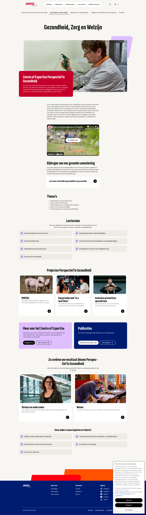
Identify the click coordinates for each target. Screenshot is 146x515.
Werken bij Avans (94, 4)
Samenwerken (70, 4)
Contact (27, 343)
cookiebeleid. (119, 495)
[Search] (110, 4)
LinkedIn (105, 494)
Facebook (106, 491)
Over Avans (81, 4)
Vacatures (78, 491)
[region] (129, 487)
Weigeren (129, 505)
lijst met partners (126, 493)
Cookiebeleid (109, 510)
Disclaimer (90, 510)
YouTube (105, 497)
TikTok (105, 500)
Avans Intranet (55, 494)
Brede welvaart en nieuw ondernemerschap (34, 12)
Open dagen (54, 491)
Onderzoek (58, 4)
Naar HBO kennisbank (87, 343)
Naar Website (42, 343)
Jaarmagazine (106, 343)
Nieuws (78, 494)
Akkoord (129, 500)
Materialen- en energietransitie (79, 12)
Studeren (49, 4)
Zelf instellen (129, 510)
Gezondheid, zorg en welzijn (59, 12)
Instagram (106, 489)
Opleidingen (54, 489)
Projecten (121, 12)
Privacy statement (99, 510)
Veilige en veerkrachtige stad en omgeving (103, 12)
